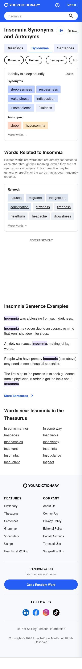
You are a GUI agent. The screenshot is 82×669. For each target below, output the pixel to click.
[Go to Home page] (22, 5)
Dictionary (10, 506)
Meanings (15, 48)
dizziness (43, 206)
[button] (57, 5)
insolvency (51, 441)
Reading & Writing (16, 551)
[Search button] (71, 16)
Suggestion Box (53, 551)
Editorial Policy (52, 528)
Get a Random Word (41, 584)
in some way (52, 428)
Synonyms (40, 48)
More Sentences (16, 395)
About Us (49, 506)
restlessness (48, 89)
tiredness (64, 206)
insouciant (12, 462)
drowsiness (62, 216)
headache (39, 216)
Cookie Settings (53, 536)
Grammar (10, 528)
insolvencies (13, 441)
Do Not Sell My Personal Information (41, 629)
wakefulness (20, 98)
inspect (48, 462)
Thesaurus (11, 513)
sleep (15, 125)
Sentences (65, 48)
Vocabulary (11, 536)
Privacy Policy (52, 521)
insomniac (12, 455)
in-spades (11, 435)
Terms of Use (52, 543)
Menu (71, 5)
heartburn (18, 216)
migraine (35, 197)
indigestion (57, 197)
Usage (8, 543)
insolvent (11, 448)
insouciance (52, 455)
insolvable (50, 435)
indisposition (45, 98)
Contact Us (50, 513)
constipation (20, 206)
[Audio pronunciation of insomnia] (60, 30)
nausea (16, 197)
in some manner (16, 428)
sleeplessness (21, 89)
